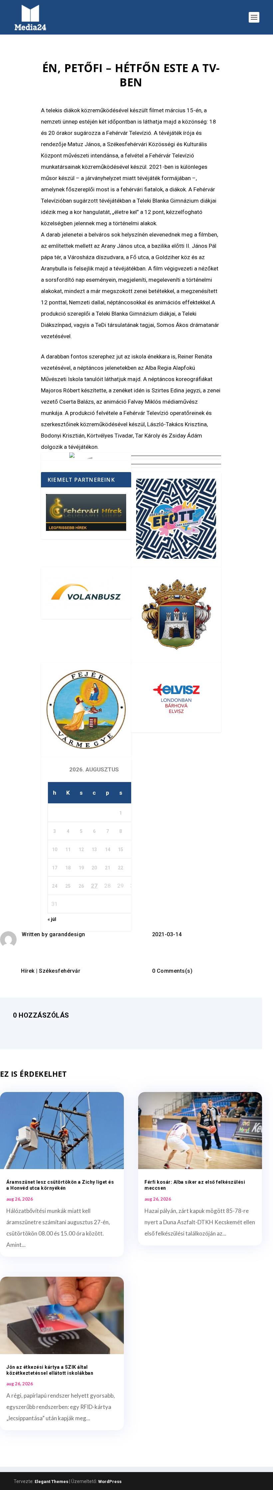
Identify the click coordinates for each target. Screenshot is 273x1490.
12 (81, 849)
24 (54, 886)
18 (68, 867)
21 (107, 867)
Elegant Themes (51, 1481)
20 (94, 867)
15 (120, 849)
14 (107, 849)
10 (54, 849)
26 (81, 886)
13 (94, 849)
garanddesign (67, 934)
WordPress (110, 1481)
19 (81, 867)
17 (54, 867)
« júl (52, 919)
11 (68, 849)
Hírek (28, 971)
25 (68, 886)
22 (120, 867)
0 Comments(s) (172, 971)
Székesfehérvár (59, 971)
